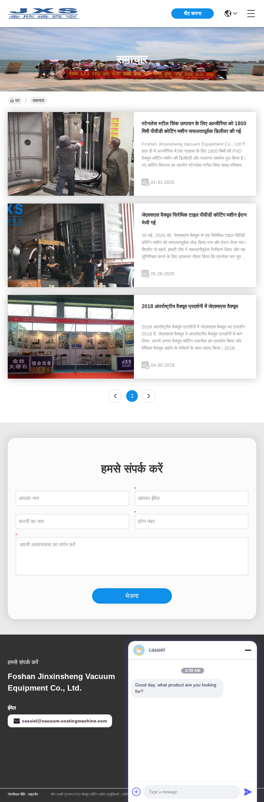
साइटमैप (33, 794)
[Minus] (248, 650)
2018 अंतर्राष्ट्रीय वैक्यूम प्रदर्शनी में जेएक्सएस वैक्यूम (190, 306)
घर (17, 100)
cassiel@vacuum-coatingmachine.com (64, 720)
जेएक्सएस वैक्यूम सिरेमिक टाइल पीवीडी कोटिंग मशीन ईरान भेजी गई (194, 218)
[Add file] (136, 792)
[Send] (248, 792)
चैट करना (193, 13)
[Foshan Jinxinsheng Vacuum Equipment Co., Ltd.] (43, 13)
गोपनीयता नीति (16, 794)
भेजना (132, 595)
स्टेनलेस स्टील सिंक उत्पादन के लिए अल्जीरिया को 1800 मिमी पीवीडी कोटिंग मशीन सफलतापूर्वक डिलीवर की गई (194, 127)
